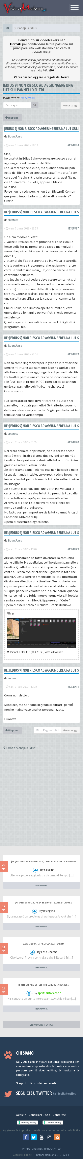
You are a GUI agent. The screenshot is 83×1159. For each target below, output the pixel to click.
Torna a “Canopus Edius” (21, 748)
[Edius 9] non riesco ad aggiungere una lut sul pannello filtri (38, 87)
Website (21, 1115)
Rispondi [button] (13, 117)
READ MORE (41, 885)
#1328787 (73, 228)
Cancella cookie (22, 1155)
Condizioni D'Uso (39, 1115)
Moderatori (28, 98)
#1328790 (73, 442)
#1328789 (73, 354)
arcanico (13, 220)
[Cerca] (34, 105)
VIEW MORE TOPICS (41, 1025)
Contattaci (59, 1115)
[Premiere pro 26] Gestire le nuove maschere (43, 984)
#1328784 (73, 145)
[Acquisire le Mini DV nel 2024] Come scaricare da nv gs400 (43, 861)
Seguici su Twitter (46, 1093)
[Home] (7, 28)
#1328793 (73, 549)
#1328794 (73, 687)
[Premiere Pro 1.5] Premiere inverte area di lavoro (43, 902)
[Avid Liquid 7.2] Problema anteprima (43, 943)
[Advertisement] (41, 801)
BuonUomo (15, 136)
